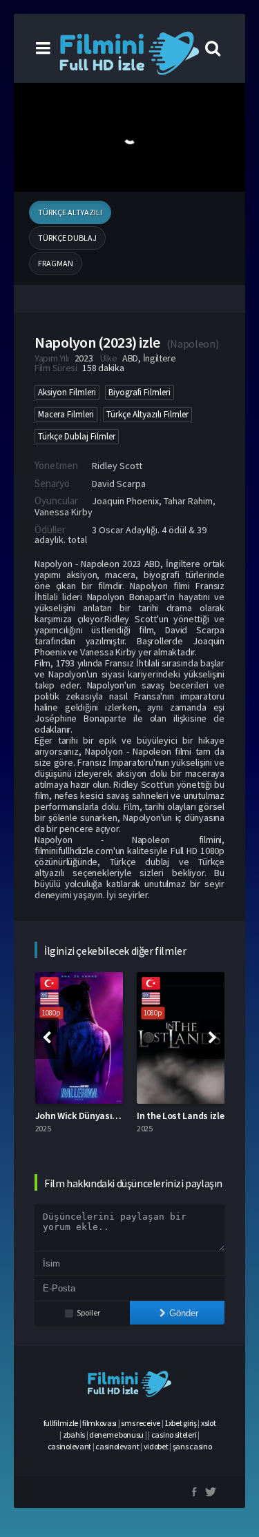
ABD (130, 358)
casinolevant (69, 1446)
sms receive (140, 1423)
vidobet (156, 1446)
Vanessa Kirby (64, 512)
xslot (208, 1423)
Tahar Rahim (188, 501)
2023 (84, 358)
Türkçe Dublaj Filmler (76, 436)
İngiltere (159, 358)
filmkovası (99, 1423)
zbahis (74, 1434)
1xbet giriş (180, 1423)
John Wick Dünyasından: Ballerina (105, 1115)
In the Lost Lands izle (180, 1115)
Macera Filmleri (66, 414)
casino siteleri (174, 1434)
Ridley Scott (117, 465)
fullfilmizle (61, 1423)
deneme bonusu (116, 1434)
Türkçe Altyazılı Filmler (147, 414)
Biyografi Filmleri (139, 392)
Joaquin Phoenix (125, 501)
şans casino (192, 1446)
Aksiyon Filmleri (67, 392)
